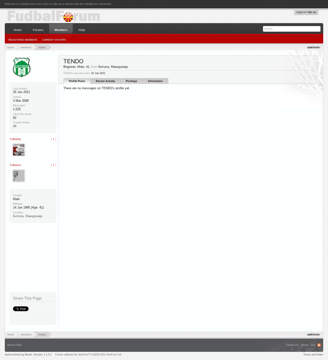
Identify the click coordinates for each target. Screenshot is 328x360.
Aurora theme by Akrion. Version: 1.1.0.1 (28, 354)
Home (18, 30)
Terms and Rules (313, 354)
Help (82, 30)
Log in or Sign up (306, 12)
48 (14, 126)
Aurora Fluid (14, 344)
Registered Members (22, 39)
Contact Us (292, 344)
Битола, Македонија (27, 216)
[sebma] (18, 149)
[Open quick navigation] (314, 47)
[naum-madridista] (18, 175)
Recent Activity (105, 81)
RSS (319, 345)
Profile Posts (77, 81)
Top (313, 344)
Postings (131, 81)
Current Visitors (54, 39)
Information (155, 81)
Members (61, 30)
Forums (38, 30)
